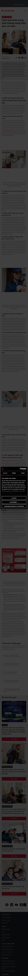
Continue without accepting (14, 506)
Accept (14, 498)
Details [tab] (14, 473)
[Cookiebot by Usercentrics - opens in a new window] (20, 469)
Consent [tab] (5, 473)
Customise (13, 502)
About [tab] (23, 473)
